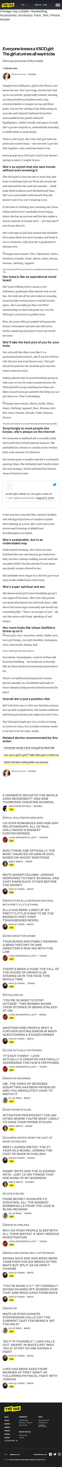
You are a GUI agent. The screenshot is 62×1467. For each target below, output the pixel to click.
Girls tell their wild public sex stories (26, 762)
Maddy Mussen (18, 74)
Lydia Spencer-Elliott (23, 837)
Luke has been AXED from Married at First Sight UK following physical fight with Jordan (30, 1374)
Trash (43, 956)
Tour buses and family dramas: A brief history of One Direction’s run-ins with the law (30, 947)
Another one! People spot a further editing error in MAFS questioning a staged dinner (30, 1031)
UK (11, 809)
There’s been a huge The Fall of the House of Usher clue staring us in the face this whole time (31, 974)
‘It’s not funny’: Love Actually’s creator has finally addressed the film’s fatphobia (31, 1059)
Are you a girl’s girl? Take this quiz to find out (31, 755)
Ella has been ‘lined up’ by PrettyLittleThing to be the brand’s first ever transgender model (28, 915)
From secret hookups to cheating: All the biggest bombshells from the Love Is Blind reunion (28, 1204)
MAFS (30, 889)
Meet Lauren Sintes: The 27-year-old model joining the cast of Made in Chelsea (27, 1150)
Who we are (43, 1420)
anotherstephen (20, 806)
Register (23, 1435)
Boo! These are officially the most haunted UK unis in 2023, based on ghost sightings (29, 854)
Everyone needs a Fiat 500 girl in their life (29, 747)
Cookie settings (42, 1425)
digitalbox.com (15, 1454)
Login (21, 1438)
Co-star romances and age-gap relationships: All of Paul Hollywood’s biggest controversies (30, 828)
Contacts (42, 1423)
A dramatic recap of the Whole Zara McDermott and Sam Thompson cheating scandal (30, 799)
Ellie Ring (15, 1098)
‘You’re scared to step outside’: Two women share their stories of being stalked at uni (30, 1005)
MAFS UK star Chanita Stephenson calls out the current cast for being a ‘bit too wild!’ (29, 1319)
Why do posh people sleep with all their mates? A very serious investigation (31, 1234)
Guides (32, 74)
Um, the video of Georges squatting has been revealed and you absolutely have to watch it (29, 1089)
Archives (23, 1425)
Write (38, 5)
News (28, 861)
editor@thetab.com (40, 1454)
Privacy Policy (25, 1423)
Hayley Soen (17, 889)
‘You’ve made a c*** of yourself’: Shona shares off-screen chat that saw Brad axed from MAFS (31, 1289)
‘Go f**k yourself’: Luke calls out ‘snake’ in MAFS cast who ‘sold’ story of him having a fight (29, 1346)
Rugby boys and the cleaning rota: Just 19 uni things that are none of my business (29, 1174)
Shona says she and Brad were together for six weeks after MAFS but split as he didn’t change (30, 1263)
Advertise (23, 1420)
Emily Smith (16, 861)
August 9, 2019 (45, 497)
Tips (45, 5)
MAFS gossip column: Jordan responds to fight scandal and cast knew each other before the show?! (31, 880)
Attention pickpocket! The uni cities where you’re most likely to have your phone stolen (31, 1118)
